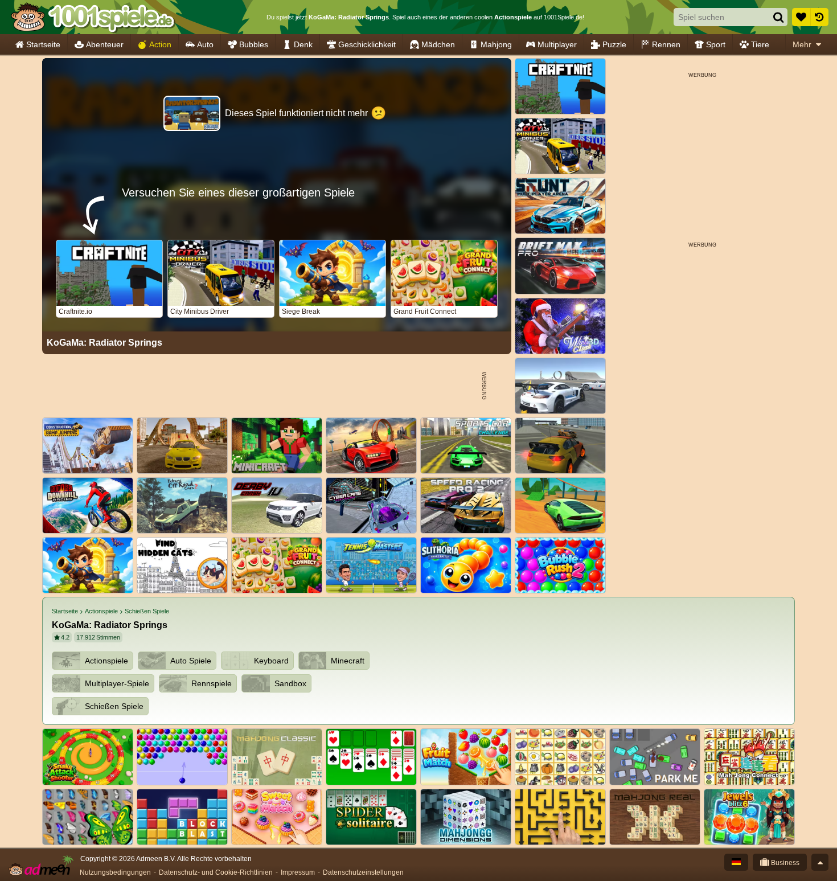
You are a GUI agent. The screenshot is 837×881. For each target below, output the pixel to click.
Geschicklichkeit (367, 44)
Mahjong (496, 44)
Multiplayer (557, 44)
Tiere (760, 44)
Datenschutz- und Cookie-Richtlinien (216, 872)
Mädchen (438, 44)
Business (784, 863)
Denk (303, 44)
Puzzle (614, 44)
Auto (205, 44)
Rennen (666, 44)
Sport (715, 44)
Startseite (43, 44)
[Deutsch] (736, 862)
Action (160, 44)
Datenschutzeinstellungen (363, 872)
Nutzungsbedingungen (115, 872)
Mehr (802, 44)
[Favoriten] (801, 17)
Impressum (298, 872)
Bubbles (253, 44)
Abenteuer (105, 44)
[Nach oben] (819, 862)
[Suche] (778, 17)
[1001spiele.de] (93, 17)
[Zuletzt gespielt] (819, 17)
